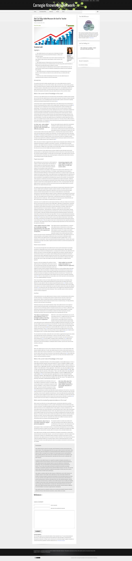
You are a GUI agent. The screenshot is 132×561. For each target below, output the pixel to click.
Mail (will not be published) (58, 508)
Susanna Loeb (69, 54)
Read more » (91, 37)
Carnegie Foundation (85, 0)
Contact (97, 0)
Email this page (37, 25)
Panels (57, 11)
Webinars (51, 11)
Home (35, 11)
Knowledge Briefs (43, 11)
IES (91, 0)
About (63, 11)
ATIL (94, 0)
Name (54, 505)
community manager (61, 540)
